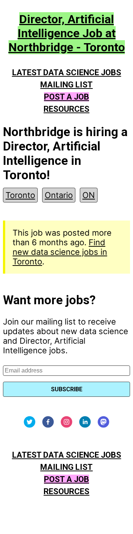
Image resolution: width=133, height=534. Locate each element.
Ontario (59, 195)
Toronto (20, 195)
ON (88, 195)
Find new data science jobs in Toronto (60, 251)
